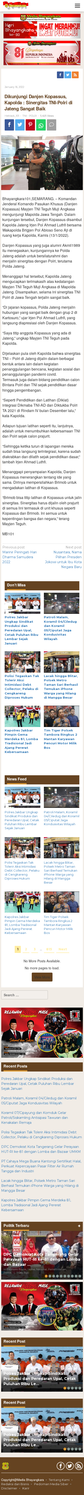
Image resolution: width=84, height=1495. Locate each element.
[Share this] (9, 125)
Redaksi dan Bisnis (15, 1484)
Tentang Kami (59, 1480)
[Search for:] (24, 994)
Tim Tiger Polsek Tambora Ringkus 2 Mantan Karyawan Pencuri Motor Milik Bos (60, 738)
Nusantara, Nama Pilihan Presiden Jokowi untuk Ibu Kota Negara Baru (63, 557)
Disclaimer (9, 1488)
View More (42, 977)
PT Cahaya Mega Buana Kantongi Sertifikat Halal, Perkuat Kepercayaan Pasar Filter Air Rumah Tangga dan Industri (41, 1166)
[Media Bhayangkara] (15, 5)
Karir (25, 1488)
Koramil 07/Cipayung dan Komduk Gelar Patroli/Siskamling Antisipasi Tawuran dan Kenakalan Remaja (34, 1118)
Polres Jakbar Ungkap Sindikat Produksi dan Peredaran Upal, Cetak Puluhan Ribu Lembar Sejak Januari (21, 630)
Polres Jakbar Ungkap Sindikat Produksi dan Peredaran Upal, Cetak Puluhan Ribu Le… (40, 1378)
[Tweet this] (19, 125)
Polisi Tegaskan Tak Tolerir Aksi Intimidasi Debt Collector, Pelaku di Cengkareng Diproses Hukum (22, 870)
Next (63, 949)
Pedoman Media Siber (51, 1484)
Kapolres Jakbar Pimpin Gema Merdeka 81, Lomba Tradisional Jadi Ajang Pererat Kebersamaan (22, 925)
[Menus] (77, 5)
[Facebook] (60, 75)
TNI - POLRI (29, 115)
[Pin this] (30, 125)
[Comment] (51, 125)
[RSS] (75, 75)
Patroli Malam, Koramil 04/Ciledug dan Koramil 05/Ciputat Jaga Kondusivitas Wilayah (61, 818)
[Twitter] (68, 75)
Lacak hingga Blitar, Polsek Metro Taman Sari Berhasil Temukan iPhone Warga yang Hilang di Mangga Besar (60, 872)
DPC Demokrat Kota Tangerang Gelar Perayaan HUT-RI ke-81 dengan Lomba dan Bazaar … (42, 1259)
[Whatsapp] (41, 125)
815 (49, 949)
